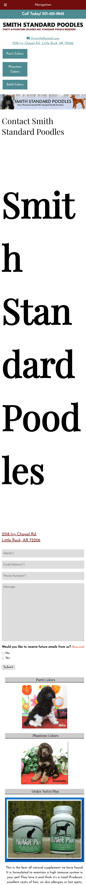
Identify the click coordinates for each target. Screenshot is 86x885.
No (7, 653)
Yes (7, 658)
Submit (8, 667)
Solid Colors (15, 84)
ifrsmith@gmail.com (44, 38)
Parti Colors (15, 53)
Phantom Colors (14, 69)
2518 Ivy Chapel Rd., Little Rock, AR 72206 (42, 43)
